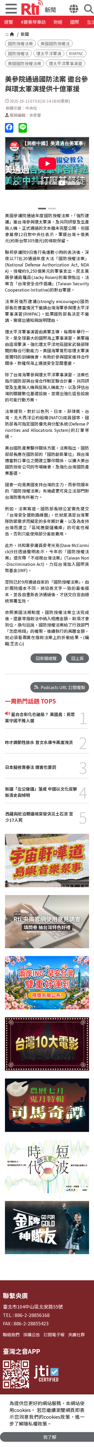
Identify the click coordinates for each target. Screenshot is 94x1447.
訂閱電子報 (54, 1334)
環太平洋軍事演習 (65, 63)
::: (7, 34)
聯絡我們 (11, 1334)
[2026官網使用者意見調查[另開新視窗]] (47, 925)
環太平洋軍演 (48, 53)
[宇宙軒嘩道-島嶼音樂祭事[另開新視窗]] (47, 864)
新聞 (24, 34)
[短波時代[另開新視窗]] (47, 1170)
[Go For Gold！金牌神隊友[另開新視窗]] (47, 1231)
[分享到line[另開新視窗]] (23, 128)
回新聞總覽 (46, 658)
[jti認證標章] (46, 1374)
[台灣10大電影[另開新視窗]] (47, 1047)
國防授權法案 (20, 43)
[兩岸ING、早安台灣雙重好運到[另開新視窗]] (47, 986)
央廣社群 (76, 1334)
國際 (74, 22)
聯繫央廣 (15, 1295)
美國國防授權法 (55, 43)
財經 (58, 22)
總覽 (8, 22)
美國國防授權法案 (24, 63)
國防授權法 (18, 53)
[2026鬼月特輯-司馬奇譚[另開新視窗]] (47, 1109)
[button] (73, 9)
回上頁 (77, 658)
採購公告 (31, 1334)
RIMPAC (76, 53)
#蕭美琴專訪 (33, 22)
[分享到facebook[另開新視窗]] (9, 128)
